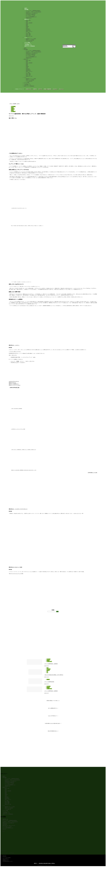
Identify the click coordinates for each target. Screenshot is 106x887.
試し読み (13, 109)
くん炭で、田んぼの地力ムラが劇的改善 (16, 408)
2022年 (14, 103)
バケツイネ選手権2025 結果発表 (51, 663)
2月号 (47, 667)
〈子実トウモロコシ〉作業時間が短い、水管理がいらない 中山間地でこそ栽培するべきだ (23, 449)
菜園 (27, 24)
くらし (26, 37)
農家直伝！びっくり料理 (31, 38)
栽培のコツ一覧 (29, 36)
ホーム (11, 103)
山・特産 (28, 32)
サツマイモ (13, 573)
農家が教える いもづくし (14, 345)
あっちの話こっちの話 (30, 15)
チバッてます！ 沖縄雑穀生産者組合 (33, 10)
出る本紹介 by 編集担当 (30, 14)
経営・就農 (28, 35)
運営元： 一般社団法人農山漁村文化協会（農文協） (44, 863)
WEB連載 (26, 9)
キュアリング (18, 573)
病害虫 (27, 26)
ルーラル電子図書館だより (31, 16)
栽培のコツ (27, 19)
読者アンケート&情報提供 (30, 46)
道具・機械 (28, 33)
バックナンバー (28, 43)
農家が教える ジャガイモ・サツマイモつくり (18, 509)
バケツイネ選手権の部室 (49, 681)
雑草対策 (28, 28)
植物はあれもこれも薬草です (32, 13)
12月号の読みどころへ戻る (92, 472)
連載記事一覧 (28, 17)
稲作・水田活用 (29, 22)
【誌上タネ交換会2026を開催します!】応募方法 (53, 674)
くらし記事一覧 (29, 41)
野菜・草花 (28, 20)
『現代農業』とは (28, 44)
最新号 (26, 8)
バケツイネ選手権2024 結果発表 (51, 690)
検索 (53, 610)
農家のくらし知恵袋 (30, 39)
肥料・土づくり (29, 31)
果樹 (27, 21)
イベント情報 (27, 42)
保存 (22, 573)
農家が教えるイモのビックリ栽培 (15, 567)
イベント (48, 660)
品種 (27, 27)
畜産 (27, 25)
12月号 (18, 103)
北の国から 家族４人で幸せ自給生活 (33, 11)
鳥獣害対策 (28, 30)
